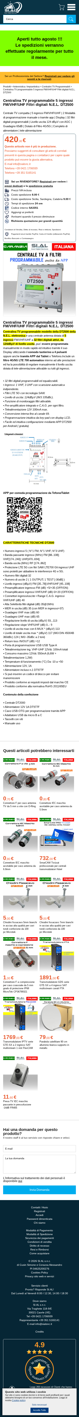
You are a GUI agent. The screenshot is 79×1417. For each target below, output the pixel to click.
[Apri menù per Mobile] (71, 10)
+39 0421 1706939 (26, 168)
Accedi (39, 1215)
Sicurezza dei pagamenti (39, 1238)
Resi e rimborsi (45, 230)
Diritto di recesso (30, 230)
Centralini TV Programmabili (56, 86)
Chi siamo (39, 1222)
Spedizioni (56, 230)
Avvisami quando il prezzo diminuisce (32, 216)
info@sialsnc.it (21, 163)
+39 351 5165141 (25, 172)
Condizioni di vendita (40, 1241)
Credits (39, 1331)
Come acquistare (39, 1253)
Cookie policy (19, 1400)
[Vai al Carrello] (60, 10)
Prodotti (7, 86)
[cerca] (71, 18)
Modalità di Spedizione (39, 1234)
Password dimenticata (39, 1218)
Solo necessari (39, 1404)
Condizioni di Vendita (13, 230)
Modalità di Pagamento (39, 1230)
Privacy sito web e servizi (39, 1276)
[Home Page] (13, 13)
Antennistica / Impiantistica (26, 86)
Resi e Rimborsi (39, 1249)
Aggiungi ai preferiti (21, 212)
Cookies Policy (39, 1272)
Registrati (39, 1211)
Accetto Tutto (39, 1410)
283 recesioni (43, 1387)
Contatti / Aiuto (39, 1207)
